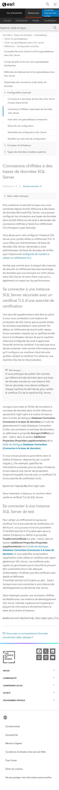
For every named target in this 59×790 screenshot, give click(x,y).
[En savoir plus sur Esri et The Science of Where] (9, 657)
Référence (9, 46)
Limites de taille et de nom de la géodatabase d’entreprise (26, 64)
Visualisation (50, 20)
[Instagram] (46, 657)
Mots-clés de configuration (21, 126)
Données (7, 35)
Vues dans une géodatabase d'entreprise (27, 119)
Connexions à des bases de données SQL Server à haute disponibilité (31, 101)
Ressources (33, 13)
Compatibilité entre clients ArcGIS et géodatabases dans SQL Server (29, 53)
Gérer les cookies (14, 769)
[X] (46, 651)
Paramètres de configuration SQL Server (27, 132)
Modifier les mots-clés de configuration (27, 139)
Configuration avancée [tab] (19, 92)
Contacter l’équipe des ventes (50, 13)
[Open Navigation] (55, 4)
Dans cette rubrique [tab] (17, 196)
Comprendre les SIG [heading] (13, 685)
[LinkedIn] (52, 651)
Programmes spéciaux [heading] (14, 700)
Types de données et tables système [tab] (26, 152)
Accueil (7, 20)
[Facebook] (39, 651)
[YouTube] (52, 657)
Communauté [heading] (9, 678)
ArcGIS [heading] (6, 670)
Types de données (23, 35)
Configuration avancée (28, 46)
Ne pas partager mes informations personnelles (28, 777)
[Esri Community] (39, 657)
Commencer (22, 20)
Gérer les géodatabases (16, 39)
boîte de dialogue (28, 550)
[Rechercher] (48, 4)
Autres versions (31, 186)
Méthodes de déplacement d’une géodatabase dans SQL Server (29, 74)
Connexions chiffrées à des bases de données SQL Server (30, 111)
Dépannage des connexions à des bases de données (25, 84)
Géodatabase (40, 35)
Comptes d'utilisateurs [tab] (19, 145)
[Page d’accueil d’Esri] (8, 4)
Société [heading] (6, 693)
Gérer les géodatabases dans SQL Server (24, 42)
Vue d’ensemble (14, 13)
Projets (36, 20)
